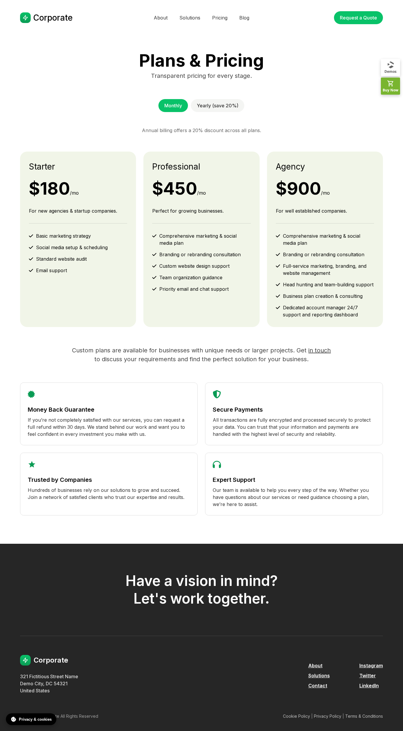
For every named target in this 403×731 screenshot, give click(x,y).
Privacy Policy (327, 716)
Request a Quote (358, 18)
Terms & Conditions (364, 716)
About (315, 665)
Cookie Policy (296, 716)
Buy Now (390, 90)
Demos (390, 71)
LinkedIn (369, 686)
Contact (317, 686)
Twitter (367, 676)
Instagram (371, 665)
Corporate (53, 18)
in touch (319, 350)
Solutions (319, 676)
